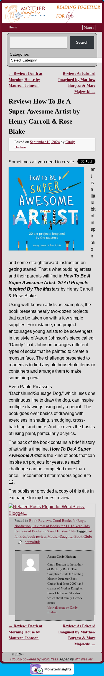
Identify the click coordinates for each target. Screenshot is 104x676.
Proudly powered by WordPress (34, 659)
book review (36, 537)
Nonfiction (22, 526)
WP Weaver (83, 659)
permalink (32, 542)
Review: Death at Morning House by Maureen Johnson (25, 79)
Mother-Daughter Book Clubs (69, 537)
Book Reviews (40, 521)
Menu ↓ (89, 28)
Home (13, 27)
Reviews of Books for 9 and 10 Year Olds (45, 531)
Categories (19, 54)
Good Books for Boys (69, 521)
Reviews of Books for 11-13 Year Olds (61, 526)
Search (82, 42)
